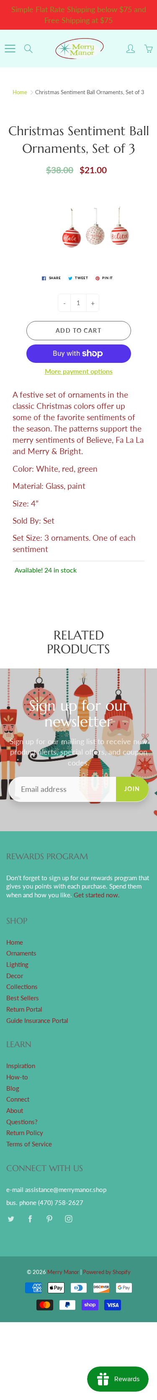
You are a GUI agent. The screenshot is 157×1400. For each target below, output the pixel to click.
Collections (22, 986)
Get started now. (97, 895)
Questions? (22, 1121)
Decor (14, 975)
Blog (12, 1088)
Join (132, 788)
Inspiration (20, 1065)
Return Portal (24, 1009)
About (14, 1110)
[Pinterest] (49, 1218)
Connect (17, 1099)
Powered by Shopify (107, 1272)
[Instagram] (68, 1218)
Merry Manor (63, 1272)
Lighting (17, 964)
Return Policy (24, 1132)
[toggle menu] (10, 48)
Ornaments (21, 953)
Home (20, 92)
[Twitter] (10, 1218)
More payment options (79, 371)
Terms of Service (29, 1144)
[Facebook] (30, 1218)
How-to (17, 1077)
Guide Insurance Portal (37, 1020)
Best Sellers (22, 998)
